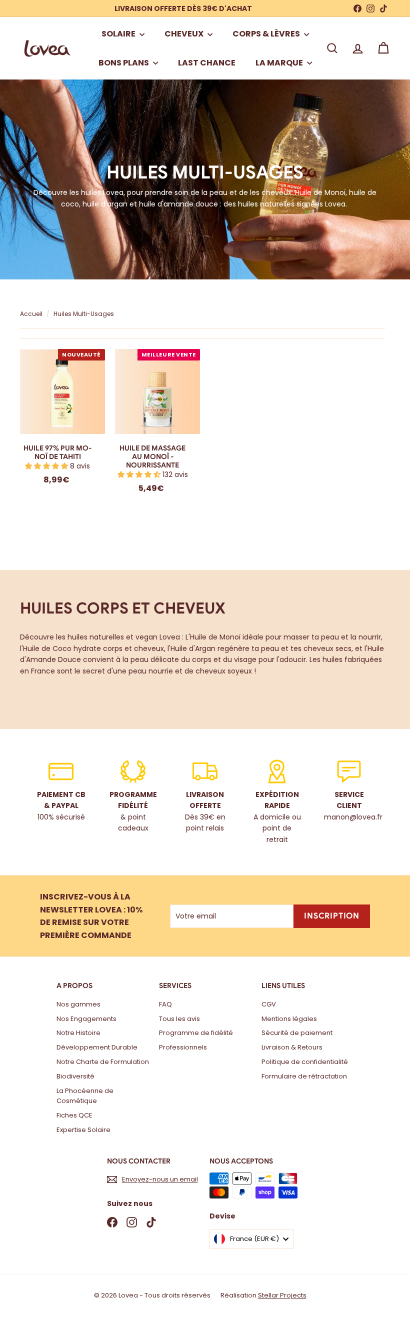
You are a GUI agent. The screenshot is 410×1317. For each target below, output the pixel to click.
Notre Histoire (78, 1033)
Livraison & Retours (292, 1047)
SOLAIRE (119, 34)
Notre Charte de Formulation (102, 1061)
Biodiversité (75, 1076)
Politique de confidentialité (305, 1061)
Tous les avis (179, 1019)
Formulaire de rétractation (304, 1076)
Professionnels (183, 1047)
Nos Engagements (86, 1019)
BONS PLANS (124, 62)
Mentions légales (289, 1019)
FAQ (165, 1004)
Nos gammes (78, 1004)
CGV (269, 1004)
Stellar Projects (282, 1295)
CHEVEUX (184, 34)
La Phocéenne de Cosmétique (85, 1096)
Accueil (32, 314)
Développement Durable (97, 1047)
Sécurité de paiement (297, 1033)
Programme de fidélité (196, 1033)
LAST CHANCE (207, 62)
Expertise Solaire (83, 1129)
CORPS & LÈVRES (267, 34)
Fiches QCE (74, 1115)
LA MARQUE (280, 62)
